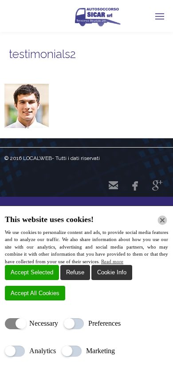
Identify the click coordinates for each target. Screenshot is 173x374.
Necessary (43, 323)
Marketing (100, 351)
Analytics (42, 351)
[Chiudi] (162, 220)
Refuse (75, 272)
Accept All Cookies (35, 293)
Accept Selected (32, 272)
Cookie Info (111, 272)
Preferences (104, 323)
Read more (112, 261)
